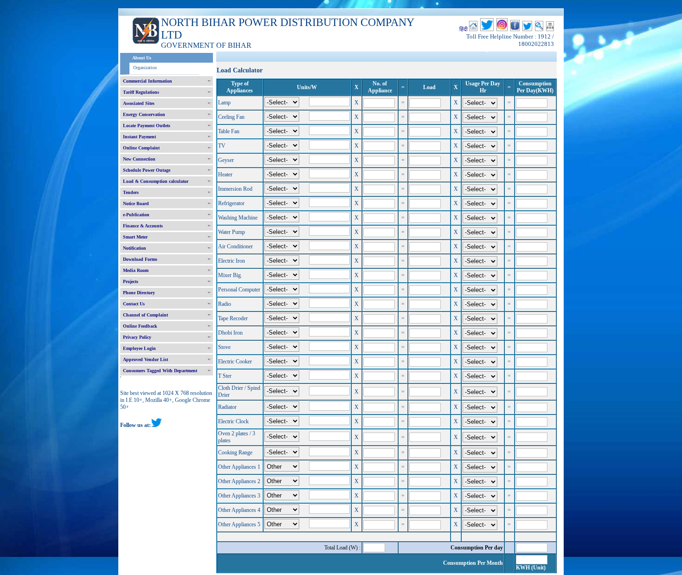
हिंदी (463, 29)
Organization (145, 67)
